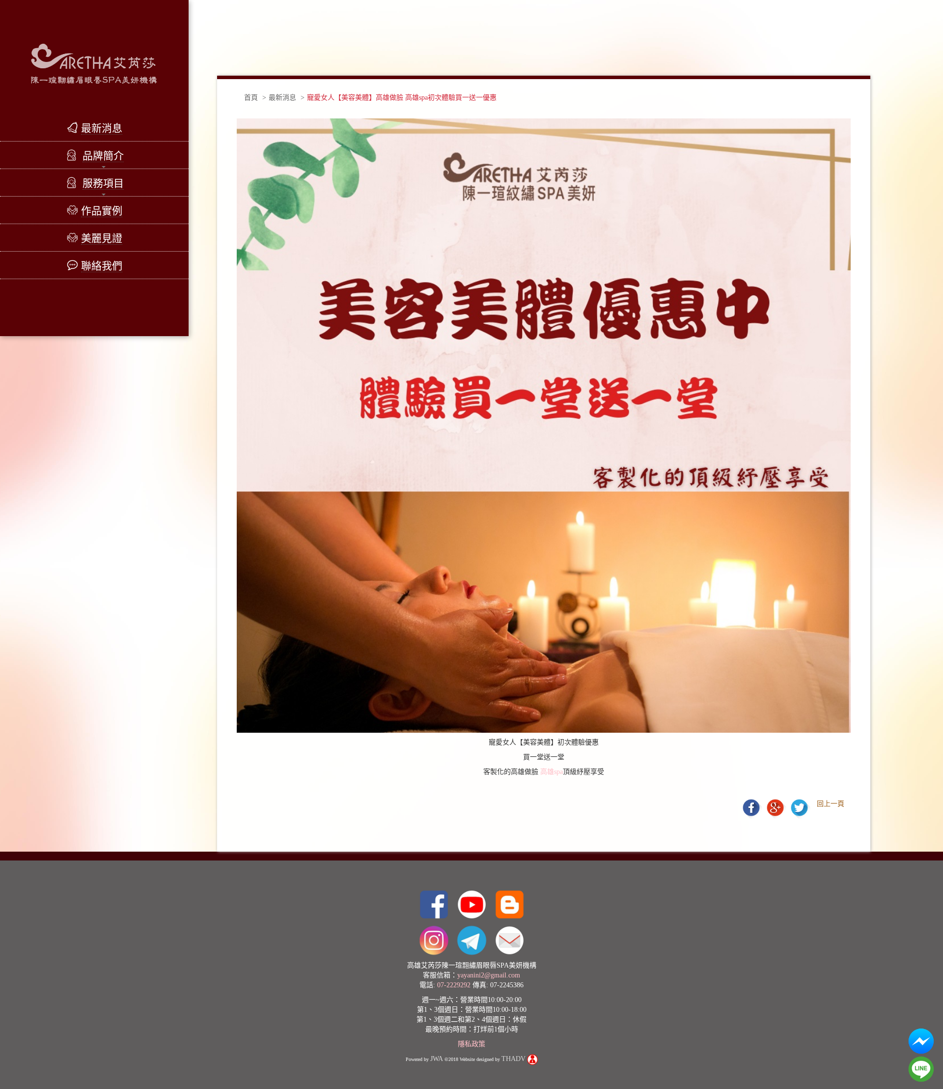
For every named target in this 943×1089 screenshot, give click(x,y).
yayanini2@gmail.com (488, 975)
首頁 (251, 97)
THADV (513, 1058)
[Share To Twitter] (799, 807)
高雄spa (551, 771)
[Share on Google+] (776, 807)
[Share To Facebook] (752, 807)
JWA (436, 1058)
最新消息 (282, 97)
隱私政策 (471, 1044)
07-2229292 (454, 985)
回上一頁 (830, 803)
